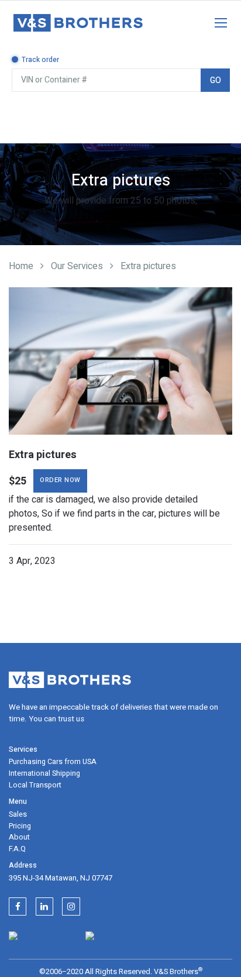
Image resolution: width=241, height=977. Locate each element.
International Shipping (44, 773)
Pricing (20, 826)
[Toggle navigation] (214, 20)
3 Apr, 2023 (32, 561)
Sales (18, 814)
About (19, 837)
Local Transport (35, 785)
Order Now (60, 480)
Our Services (77, 266)
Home (21, 266)
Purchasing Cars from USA (53, 761)
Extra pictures (148, 266)
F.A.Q (17, 849)
